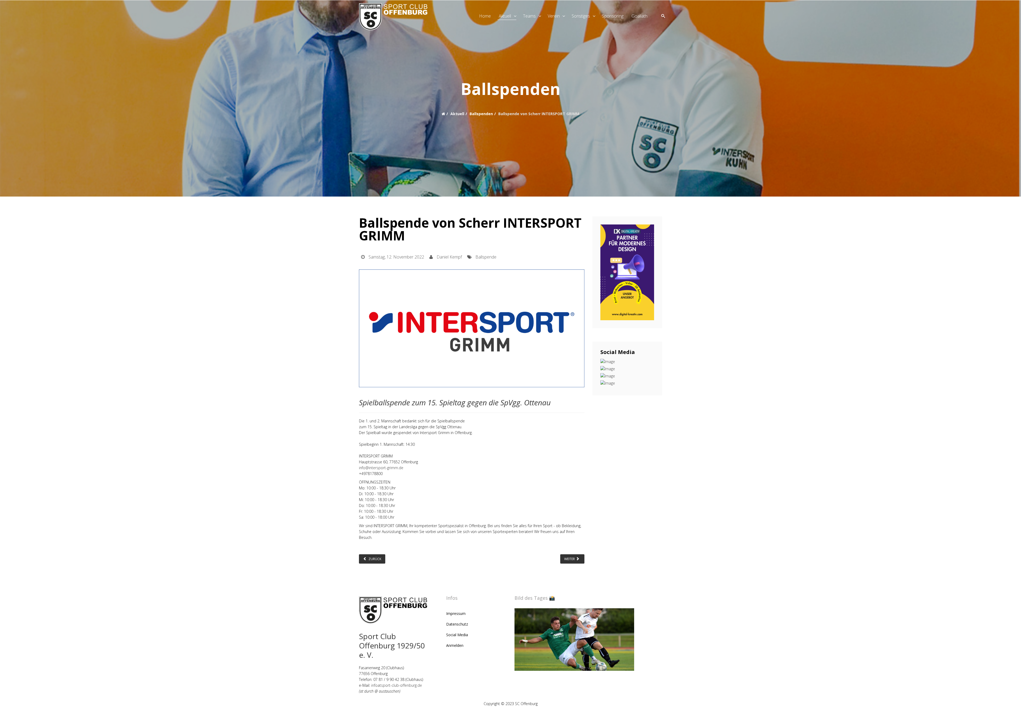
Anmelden (454, 645)
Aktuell (505, 16)
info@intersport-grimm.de (381, 467)
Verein (554, 16)
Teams (529, 16)
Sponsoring (613, 16)
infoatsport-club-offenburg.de (396, 685)
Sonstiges (581, 16)
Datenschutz (457, 624)
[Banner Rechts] (627, 272)
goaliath (639, 16)
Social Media (457, 634)
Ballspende (485, 257)
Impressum (456, 613)
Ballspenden (481, 113)
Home (485, 16)
